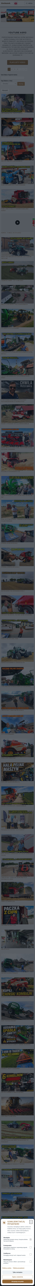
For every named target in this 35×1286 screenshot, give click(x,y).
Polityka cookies (6, 1268)
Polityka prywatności (18, 1268)
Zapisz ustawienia (17, 1277)
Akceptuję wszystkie (17, 1281)
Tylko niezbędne (17, 1272)
